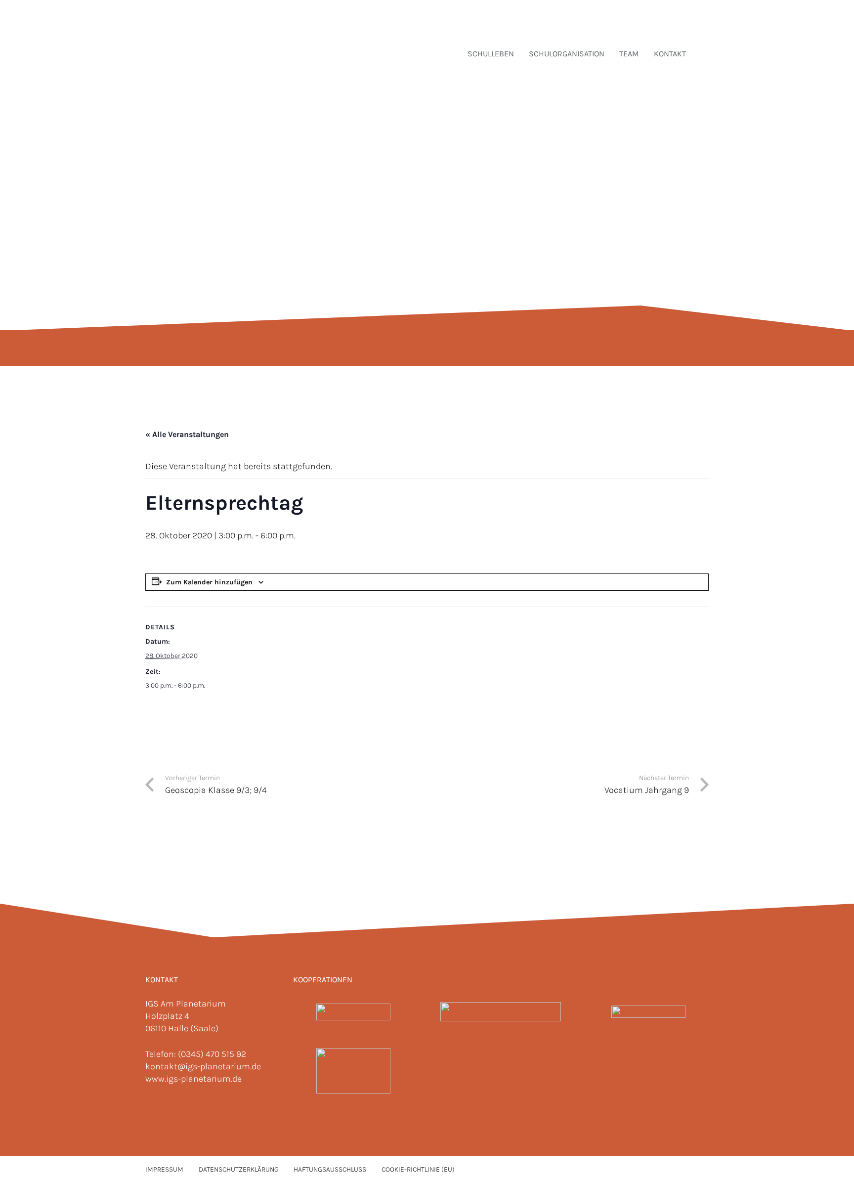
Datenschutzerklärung (239, 1169)
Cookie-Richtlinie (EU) (418, 1169)
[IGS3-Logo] (200, 37)
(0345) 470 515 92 (212, 1054)
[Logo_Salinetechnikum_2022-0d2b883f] (353, 1012)
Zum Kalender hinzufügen (209, 582)
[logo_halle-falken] (353, 1071)
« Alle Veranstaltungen (187, 434)
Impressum (164, 1169)
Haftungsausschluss (330, 1169)
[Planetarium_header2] (500, 1011)
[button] (703, 53)
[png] (648, 1012)
